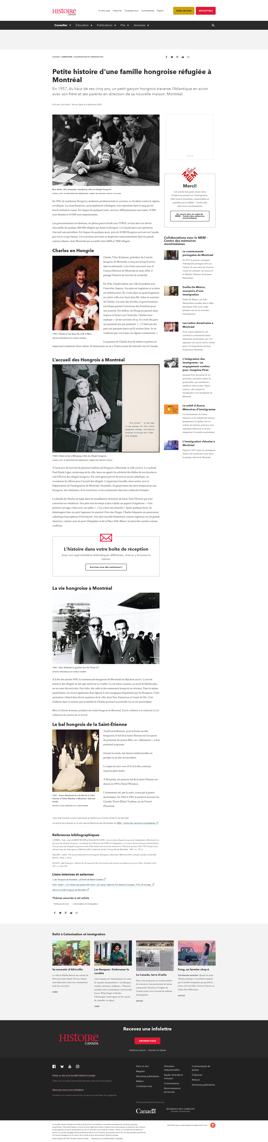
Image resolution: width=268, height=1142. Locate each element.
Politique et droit (61, 904)
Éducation (82, 25)
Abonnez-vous (149, 1041)
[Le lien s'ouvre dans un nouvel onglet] (212, 1125)
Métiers (140, 1081)
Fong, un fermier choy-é (193, 969)
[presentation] (171, 255)
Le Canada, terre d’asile (151, 974)
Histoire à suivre (137, 1050)
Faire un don (183, 11)
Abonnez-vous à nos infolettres (68, 1090)
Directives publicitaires (147, 1076)
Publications (105, 25)
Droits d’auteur (58, 1138)
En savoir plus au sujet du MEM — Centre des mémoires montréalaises (189, 216)
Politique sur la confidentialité (103, 1138)
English (160, 10)
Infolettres (206, 11)
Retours (196, 1079)
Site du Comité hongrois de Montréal (70, 890)
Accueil (56, 57)
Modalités (119, 1138)
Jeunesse (139, 25)
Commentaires (147, 10)
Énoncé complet (112, 1135)
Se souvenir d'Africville (67, 969)
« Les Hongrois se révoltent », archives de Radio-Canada (78, 879)
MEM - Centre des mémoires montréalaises (137, 823)
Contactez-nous (131, 10)
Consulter (61, 25)
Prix (123, 25)
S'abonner (117, 10)
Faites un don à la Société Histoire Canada (73, 1075)
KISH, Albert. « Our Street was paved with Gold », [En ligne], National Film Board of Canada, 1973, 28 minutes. (103, 885)
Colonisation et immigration (88, 57)
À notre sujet (104, 10)
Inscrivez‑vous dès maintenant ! (106, 567)
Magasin (140, 1071)
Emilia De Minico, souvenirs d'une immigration (194, 291)
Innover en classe (157, 1050)
